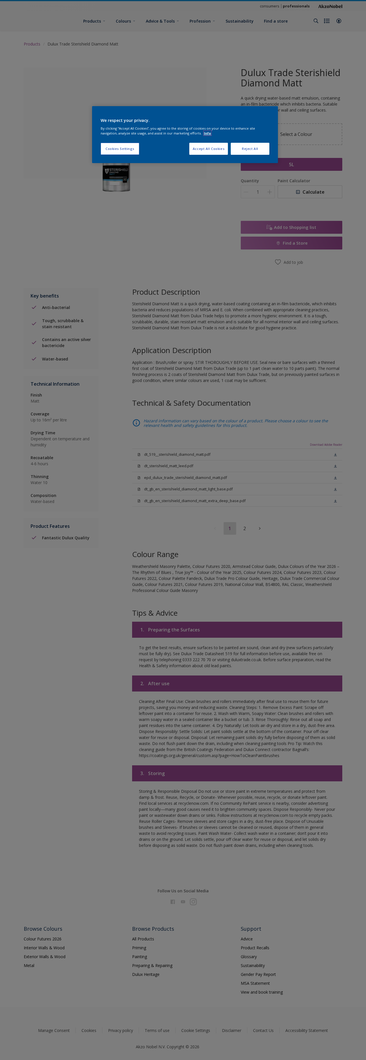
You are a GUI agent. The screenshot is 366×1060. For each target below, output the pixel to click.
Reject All (250, 148)
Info (207, 133)
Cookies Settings (120, 148)
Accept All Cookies (208, 148)
